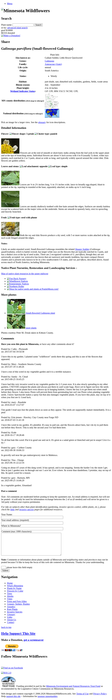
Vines (9, 599)
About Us (11, 619)
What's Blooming (15, 585)
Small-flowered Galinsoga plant (40, 313)
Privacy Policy (99, 693)
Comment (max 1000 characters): (16, 531)
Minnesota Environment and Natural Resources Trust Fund (73, 686)
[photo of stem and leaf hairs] (10, 206)
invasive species (26, 509)
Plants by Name (14, 588)
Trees (9, 593)
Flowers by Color (15, 591)
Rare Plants (12, 609)
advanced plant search (17, 27)
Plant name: (6, 25)
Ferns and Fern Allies (17, 601)
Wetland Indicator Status (22, 91)
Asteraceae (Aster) (53, 64)
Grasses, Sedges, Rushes (18, 604)
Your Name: (6, 514)
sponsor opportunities (47, 696)
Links (9, 617)
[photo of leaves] (10, 184)
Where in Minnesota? (11, 526)
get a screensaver (34, 639)
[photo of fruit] (10, 235)
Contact (10, 622)
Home (10, 583)
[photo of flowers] (10, 153)
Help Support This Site (18, 633)
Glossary (11, 614)
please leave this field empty (19, 567)
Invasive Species (14, 612)
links (12, 509)
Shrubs (10, 596)
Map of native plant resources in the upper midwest (24, 273)
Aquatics (11, 606)
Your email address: (10, 520)
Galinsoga (49, 61)
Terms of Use (82, 693)
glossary (42, 122)
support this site (13, 696)
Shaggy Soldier (82, 249)
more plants (30, 328)
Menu (9, 3)
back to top (6, 627)
